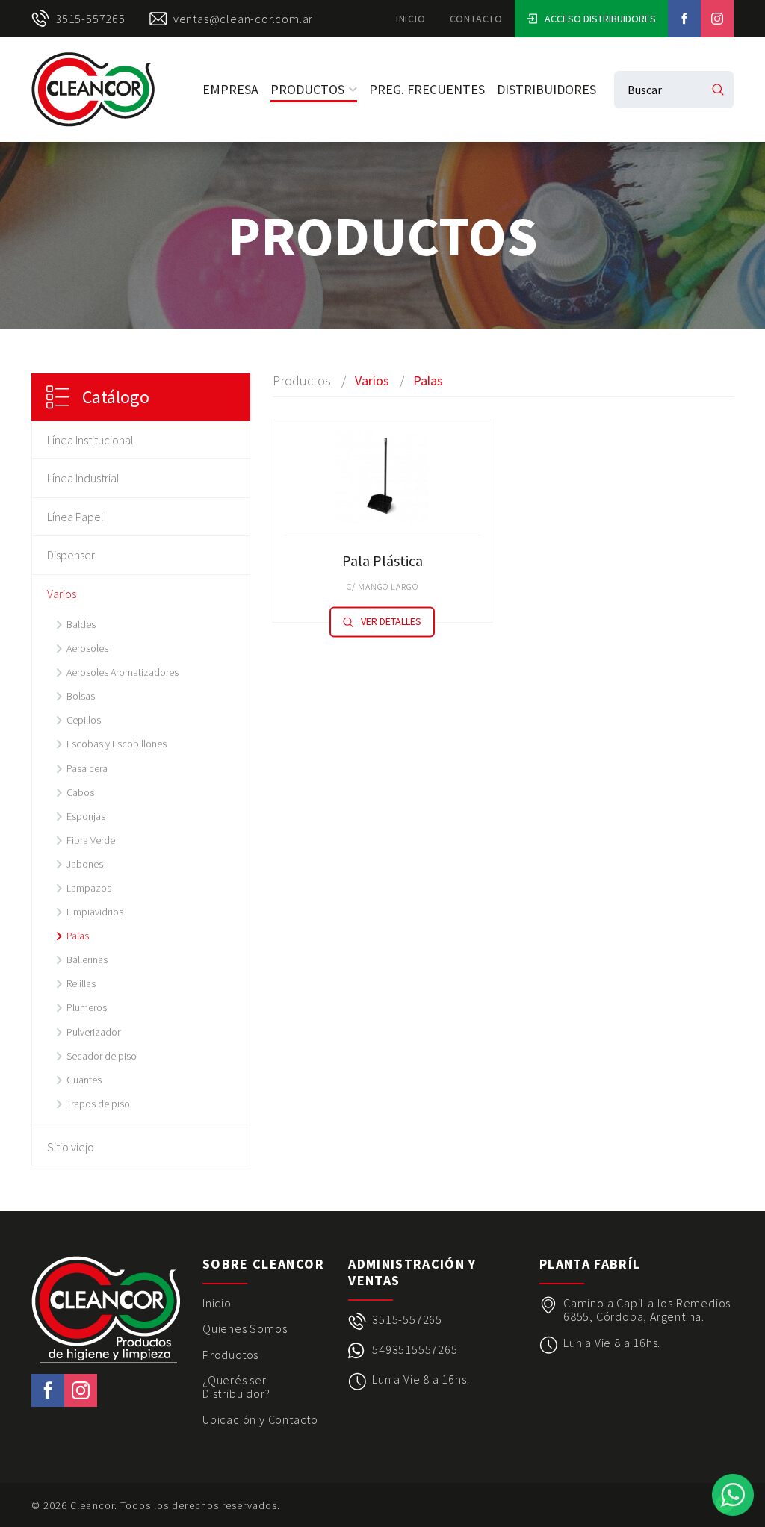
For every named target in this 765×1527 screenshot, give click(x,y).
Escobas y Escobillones (116, 743)
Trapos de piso (98, 1103)
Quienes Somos (244, 1328)
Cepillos (83, 720)
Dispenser (71, 554)
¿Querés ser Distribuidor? (236, 1387)
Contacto (476, 18)
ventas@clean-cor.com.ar (243, 18)
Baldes (81, 624)
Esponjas (85, 816)
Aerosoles (87, 648)
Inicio (411, 18)
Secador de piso (101, 1056)
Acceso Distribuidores (600, 18)
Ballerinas (87, 959)
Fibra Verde (90, 840)
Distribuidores (546, 89)
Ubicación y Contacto (260, 1419)
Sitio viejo (70, 1146)
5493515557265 (414, 1350)
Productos (307, 89)
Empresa (230, 89)
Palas (77, 935)
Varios (61, 593)
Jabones (84, 864)
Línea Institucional (90, 439)
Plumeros (86, 1007)
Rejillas (81, 983)
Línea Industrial (83, 477)
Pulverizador (93, 1032)
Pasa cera (87, 768)
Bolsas (80, 696)
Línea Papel (75, 516)
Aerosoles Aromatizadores (122, 672)
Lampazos (88, 888)
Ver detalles (391, 622)
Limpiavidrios (94, 911)
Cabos (80, 792)
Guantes (84, 1079)
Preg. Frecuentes (427, 89)
